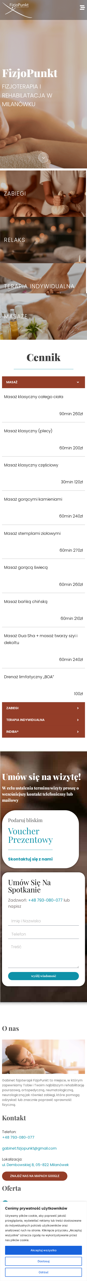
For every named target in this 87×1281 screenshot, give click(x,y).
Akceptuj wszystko (43, 1250)
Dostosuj (43, 1261)
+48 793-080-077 (45, 900)
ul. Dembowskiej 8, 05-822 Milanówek (35, 1164)
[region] (43, 1241)
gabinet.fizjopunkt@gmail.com (29, 1148)
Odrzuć (44, 1272)
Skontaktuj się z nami (30, 859)
